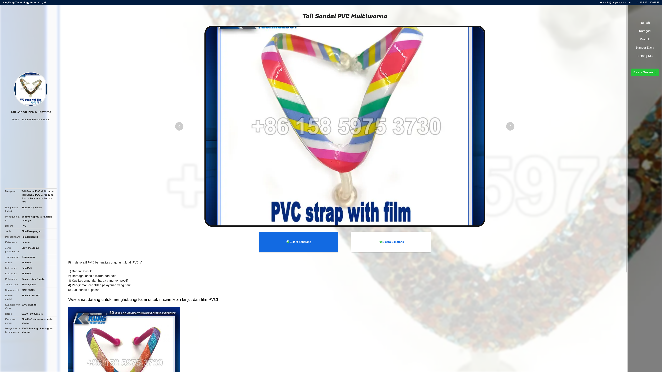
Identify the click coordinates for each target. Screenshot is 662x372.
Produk (15, 119)
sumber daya (644, 47)
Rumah (645, 22)
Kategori (645, 31)
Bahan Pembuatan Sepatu (36, 119)
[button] (179, 126)
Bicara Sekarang (300, 241)
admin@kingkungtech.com (616, 2)
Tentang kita (644, 56)
